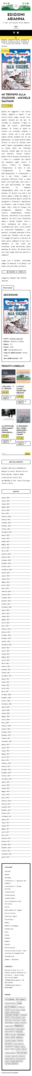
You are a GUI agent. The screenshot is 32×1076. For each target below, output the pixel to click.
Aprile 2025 (5, 547)
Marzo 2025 (5, 551)
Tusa (7, 1061)
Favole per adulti (11, 916)
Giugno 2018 (5, 788)
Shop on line (14, 41)
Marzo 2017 (5, 835)
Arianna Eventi (10, 892)
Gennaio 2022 (6, 666)
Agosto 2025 (5, 535)
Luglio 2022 (5, 651)
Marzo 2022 (5, 663)
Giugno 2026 (5, 504)
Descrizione (7, 288)
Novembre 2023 (6, 601)
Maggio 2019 (5, 754)
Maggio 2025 (5, 544)
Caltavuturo (21, 1007)
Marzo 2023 (5, 626)
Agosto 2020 (5, 707)
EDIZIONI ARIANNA (12, 1015)
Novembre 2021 (6, 669)
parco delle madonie (14, 1037)
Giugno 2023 (5, 616)
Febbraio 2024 (6, 591)
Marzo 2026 (5, 513)
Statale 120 (14, 1056)
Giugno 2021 (5, 685)
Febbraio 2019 (6, 763)
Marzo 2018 (5, 797)
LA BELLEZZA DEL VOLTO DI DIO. (12, 477)
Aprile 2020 (5, 719)
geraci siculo (8, 1020)
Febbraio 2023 (6, 629)
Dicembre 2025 (6, 522)
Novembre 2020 (6, 697)
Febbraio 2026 (6, 516)
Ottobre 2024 (6, 566)
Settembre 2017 (7, 816)
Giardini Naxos (17, 1020)
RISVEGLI (7, 938)
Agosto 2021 (5, 679)
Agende (7, 874)
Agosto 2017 (5, 819)
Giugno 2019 (5, 751)
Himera (7, 922)
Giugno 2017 (5, 826)
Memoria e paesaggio (11, 925)
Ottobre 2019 (6, 738)
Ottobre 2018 (6, 776)
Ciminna (17, 1009)
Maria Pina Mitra (10, 1031)
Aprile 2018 (5, 794)
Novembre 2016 (6, 847)
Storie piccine (10, 947)
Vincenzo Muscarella (16, 1061)
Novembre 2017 (6, 810)
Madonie (19, 1025)
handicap (17, 1022)
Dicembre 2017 (6, 807)
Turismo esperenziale (20, 1058)
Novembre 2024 (6, 563)
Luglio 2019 (5, 747)
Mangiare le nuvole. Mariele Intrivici (15, 471)
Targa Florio (21, 1056)
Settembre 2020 (7, 704)
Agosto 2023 (5, 610)
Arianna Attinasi (16, 999)
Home (4, 41)
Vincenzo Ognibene (12, 1063)
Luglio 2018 (5, 785)
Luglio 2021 (5, 682)
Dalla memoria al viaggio (13, 910)
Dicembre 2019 (6, 732)
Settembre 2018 (7, 779)
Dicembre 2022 (6, 635)
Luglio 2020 (5, 710)
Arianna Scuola (10, 898)
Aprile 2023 (5, 622)
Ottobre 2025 (6, 529)
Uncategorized (9, 956)
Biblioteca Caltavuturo (10, 1003)
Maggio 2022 (5, 657)
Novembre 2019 (6, 735)
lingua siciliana (9, 1026)
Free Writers (9, 919)
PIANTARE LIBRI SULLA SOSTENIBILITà (14, 468)
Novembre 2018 (6, 772)
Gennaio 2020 (6, 729)
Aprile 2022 (5, 660)
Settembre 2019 (7, 741)
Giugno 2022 (5, 654)
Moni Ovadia (13, 1034)
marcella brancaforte (10, 1029)
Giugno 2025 (5, 541)
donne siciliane (15, 1012)
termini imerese (10, 1058)
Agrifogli (8, 877)
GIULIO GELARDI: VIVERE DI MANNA (13, 474)
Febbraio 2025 (6, 554)
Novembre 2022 (6, 638)
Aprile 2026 (5, 510)
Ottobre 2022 (6, 641)
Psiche (7, 935)
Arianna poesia (10, 895)
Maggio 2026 (5, 507)
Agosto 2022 (5, 647)
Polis (6, 932)
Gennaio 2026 (6, 519)
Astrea (7, 907)
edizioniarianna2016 (10, 1073)
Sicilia (21, 1052)
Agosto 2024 (5, 572)
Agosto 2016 (5, 857)
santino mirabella (10, 1053)
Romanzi (25, 41)
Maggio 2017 (5, 829)
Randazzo (17, 1046)
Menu (16, 26)
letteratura (23, 1022)
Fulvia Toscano (15, 1017)
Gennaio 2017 (6, 841)
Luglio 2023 (5, 613)
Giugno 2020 (5, 713)
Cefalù (7, 1010)
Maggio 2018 (5, 791)
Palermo (21, 1034)
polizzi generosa (18, 1043)
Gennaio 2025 (6, 557)
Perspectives (9, 929)
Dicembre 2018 (6, 769)
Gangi (23, 1017)
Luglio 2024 (5, 576)
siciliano (8, 1056)
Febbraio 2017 (6, 838)
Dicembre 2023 (6, 597)
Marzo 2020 (5, 722)
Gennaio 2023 (6, 632)
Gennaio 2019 (6, 766)
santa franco (21, 1049)
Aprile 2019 (5, 757)
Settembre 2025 (7, 532)
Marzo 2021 (5, 691)
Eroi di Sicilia (10, 913)
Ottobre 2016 (6, 850)
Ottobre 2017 (6, 813)
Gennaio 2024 (6, 594)
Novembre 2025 (6, 526)
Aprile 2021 (5, 688)
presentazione (9, 1046)
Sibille (7, 944)
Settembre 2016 (7, 854)
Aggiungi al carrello (17, 272)
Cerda (13, 1009)
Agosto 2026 (5, 497)
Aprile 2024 (5, 585)
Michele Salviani (16, 338)
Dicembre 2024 (6, 560)
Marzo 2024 (5, 588)
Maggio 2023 (5, 619)
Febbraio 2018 (6, 801)
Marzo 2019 (5, 760)
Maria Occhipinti (20, 1029)
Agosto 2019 (5, 744)
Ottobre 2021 (6, 672)
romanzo (12, 1049)
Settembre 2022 (7, 644)
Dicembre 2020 (6, 694)
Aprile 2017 (5, 832)
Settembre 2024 (7, 569)
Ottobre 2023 (6, 604)
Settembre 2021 (7, 676)
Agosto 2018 (5, 782)
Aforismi (7, 871)
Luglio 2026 (5, 501)
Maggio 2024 (5, 582)
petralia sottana (11, 1040)
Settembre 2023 (7, 607)
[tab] (8, 287)
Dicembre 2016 (6, 844)
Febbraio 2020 (6, 726)
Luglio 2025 (5, 538)
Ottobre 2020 (6, 701)
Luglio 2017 (5, 822)
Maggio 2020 (5, 716)
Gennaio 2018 (6, 804)
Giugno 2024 (5, 579)
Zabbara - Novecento (11, 959)
